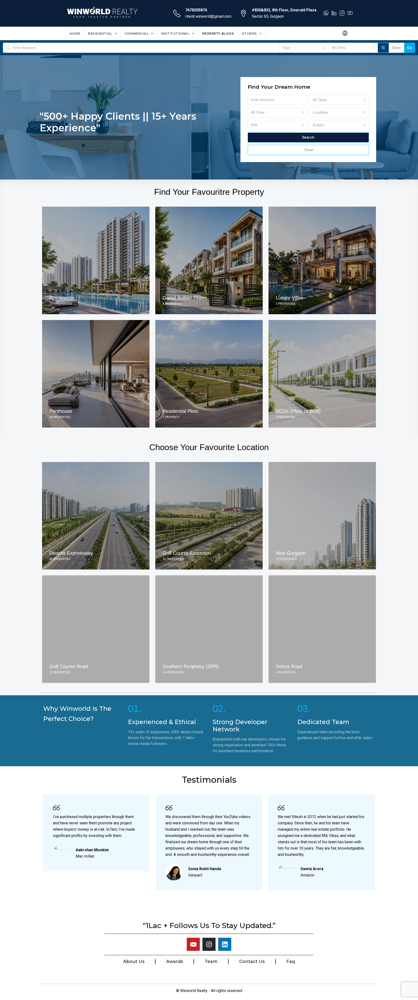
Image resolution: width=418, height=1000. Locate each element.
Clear (396, 48)
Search (308, 137)
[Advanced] (383, 48)
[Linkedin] (224, 944)
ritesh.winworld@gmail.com (208, 16)
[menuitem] (345, 33)
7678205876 (196, 10)
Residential (100, 33)
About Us (133, 961)
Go (409, 48)
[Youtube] (193, 944)
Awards (174, 961)
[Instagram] (209, 944)
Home (74, 33)
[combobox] (303, 48)
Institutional (175, 33)
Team (211, 961)
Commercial (137, 33)
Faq (290, 961)
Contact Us (252, 961)
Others (249, 33)
